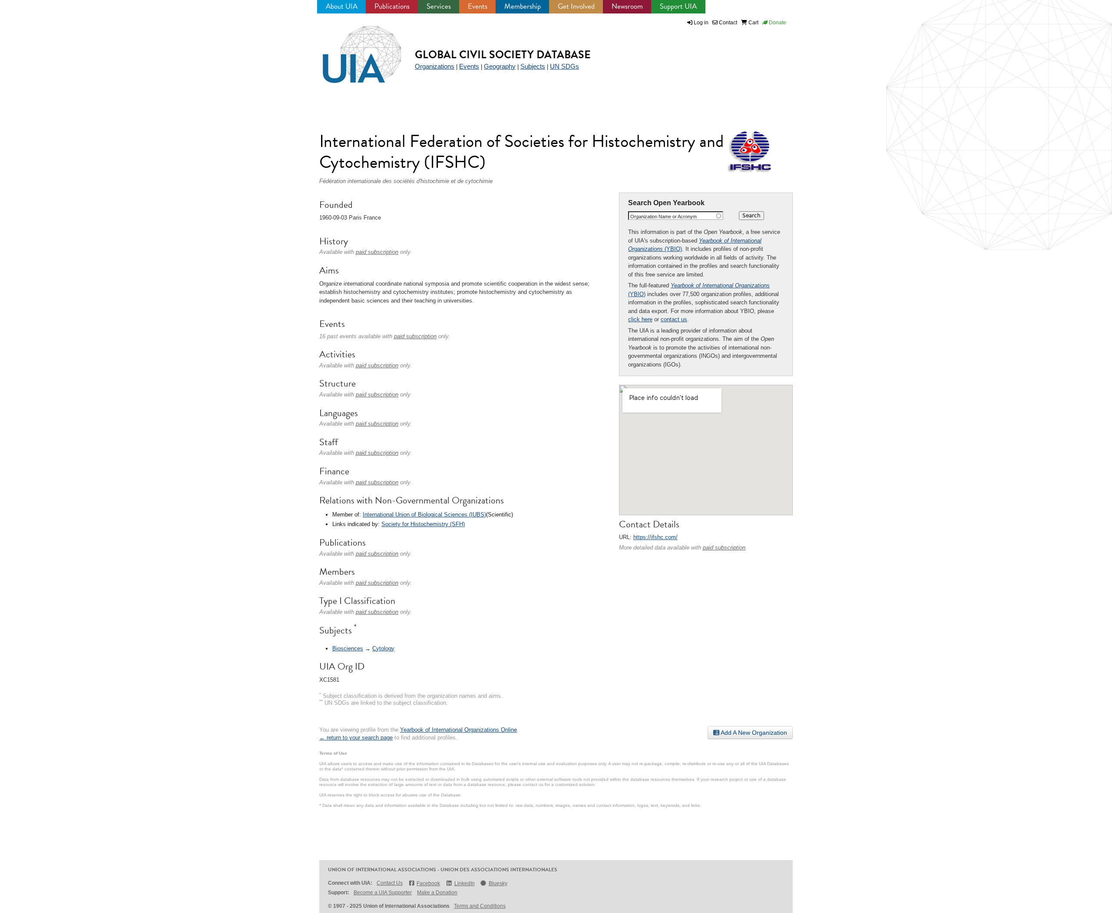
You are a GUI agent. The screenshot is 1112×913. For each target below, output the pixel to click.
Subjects (532, 66)
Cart (752, 23)
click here (640, 319)
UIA (351, 49)
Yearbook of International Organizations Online (458, 729)
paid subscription (724, 547)
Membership (522, 6)
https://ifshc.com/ (655, 537)
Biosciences (347, 648)
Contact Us (390, 883)
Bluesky (498, 883)
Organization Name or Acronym (663, 216)
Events (477, 6)
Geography (500, 66)
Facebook (428, 883)
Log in (701, 23)
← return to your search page (356, 737)
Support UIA (678, 6)
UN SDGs (564, 66)
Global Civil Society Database (503, 55)
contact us (674, 319)
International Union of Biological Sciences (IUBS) (424, 514)
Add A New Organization (753, 732)
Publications (392, 6)
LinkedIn (464, 883)
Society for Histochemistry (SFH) (423, 524)
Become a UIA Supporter (383, 893)
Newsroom (627, 6)
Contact (727, 23)
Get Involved (576, 6)
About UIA (341, 6)
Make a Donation (437, 893)
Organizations (434, 66)
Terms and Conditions (480, 906)
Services (439, 6)
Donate (777, 23)
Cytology (383, 648)
